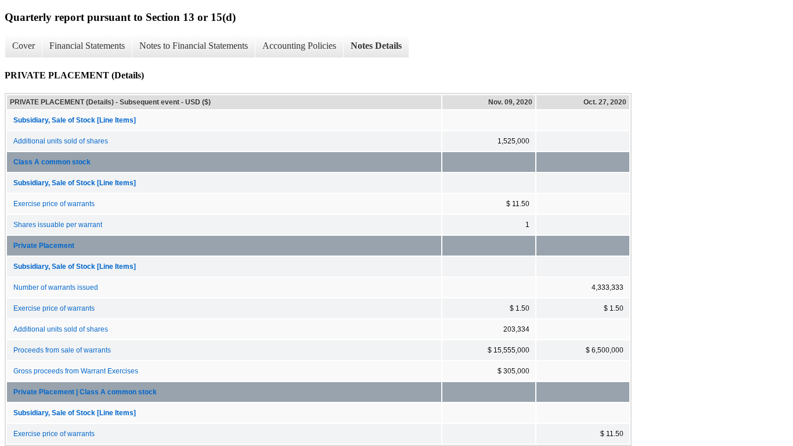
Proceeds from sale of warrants (62, 350)
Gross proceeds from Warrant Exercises (75, 371)
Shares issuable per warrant (57, 224)
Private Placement (43, 245)
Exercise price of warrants (54, 203)
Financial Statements (87, 46)
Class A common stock (52, 162)
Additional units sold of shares (60, 141)
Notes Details (376, 46)
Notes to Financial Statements (193, 46)
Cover (23, 46)
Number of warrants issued (55, 287)
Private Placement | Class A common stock (85, 392)
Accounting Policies (299, 46)
